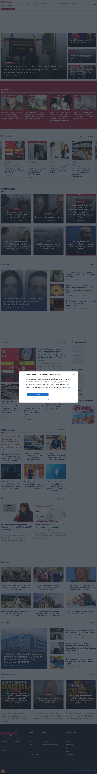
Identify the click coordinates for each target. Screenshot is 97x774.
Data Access (48, 399)
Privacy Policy (57, 399)
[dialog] (48, 387)
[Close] (74, 374)
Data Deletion (40, 399)
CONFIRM (37, 394)
